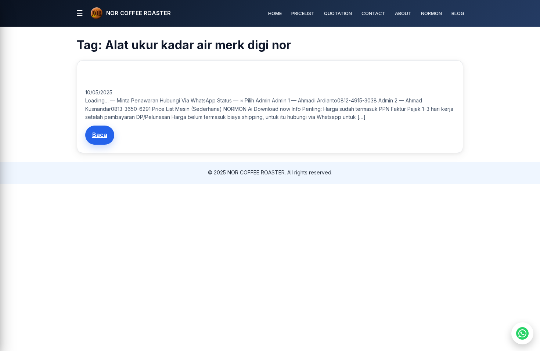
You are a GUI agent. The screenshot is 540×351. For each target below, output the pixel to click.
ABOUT (403, 13)
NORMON (431, 13)
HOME (275, 13)
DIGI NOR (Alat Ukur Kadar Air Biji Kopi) (131, 77)
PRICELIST (302, 13)
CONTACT (373, 13)
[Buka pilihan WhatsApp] (522, 333)
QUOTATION (338, 13)
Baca (99, 134)
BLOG (457, 13)
